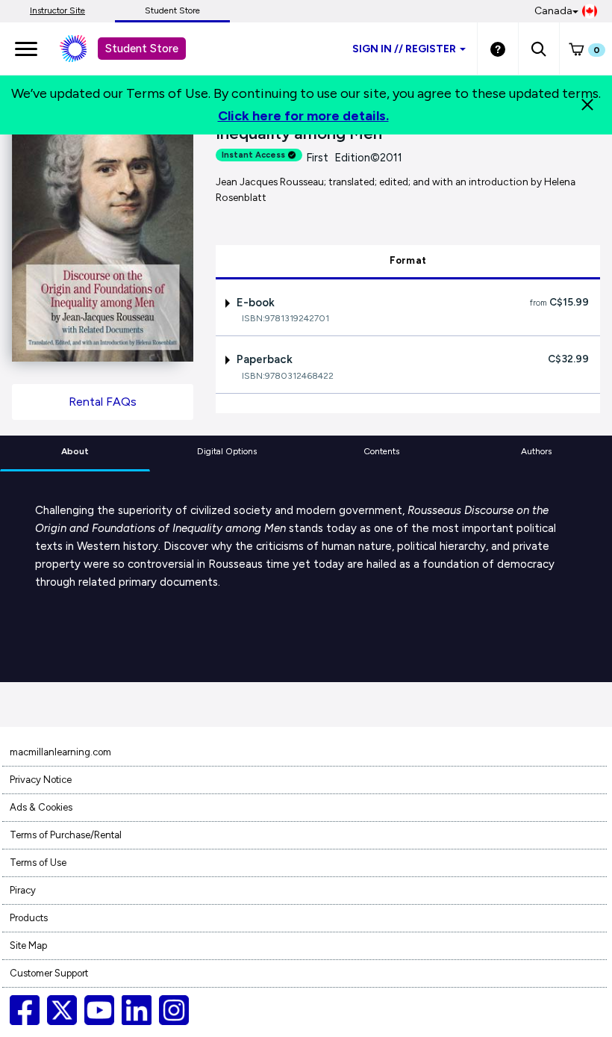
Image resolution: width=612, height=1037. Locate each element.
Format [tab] (408, 260)
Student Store (172, 10)
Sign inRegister (404, 49)
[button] (538, 48)
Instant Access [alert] (253, 155)
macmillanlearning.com (60, 752)
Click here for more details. (303, 116)
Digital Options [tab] (227, 451)
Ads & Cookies (41, 807)
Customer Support (49, 973)
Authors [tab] (536, 451)
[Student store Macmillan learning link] (84, 49)
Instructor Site (57, 10)
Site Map (28, 945)
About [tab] (75, 451)
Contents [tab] (381, 451)
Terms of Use (38, 862)
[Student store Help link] (498, 48)
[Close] (587, 104)
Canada (553, 10)
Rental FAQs (103, 401)
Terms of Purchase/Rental (66, 835)
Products (29, 917)
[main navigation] (26, 48)
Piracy (23, 890)
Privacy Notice (41, 779)
